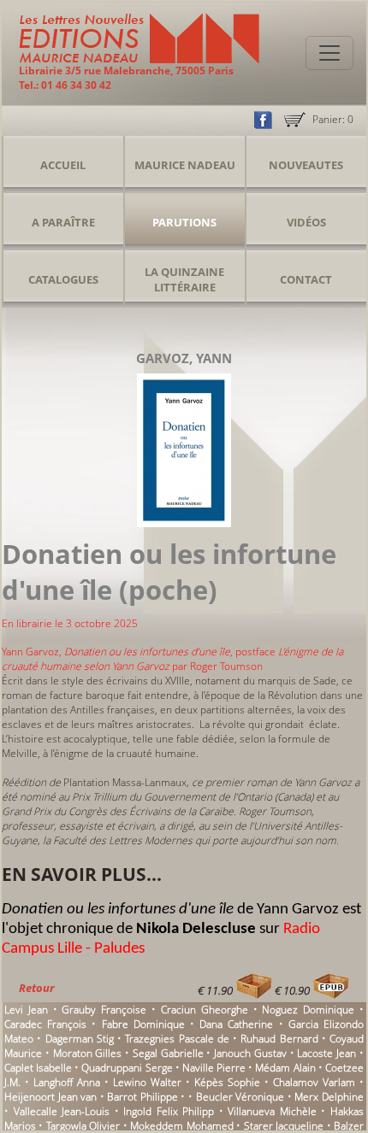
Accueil (63, 165)
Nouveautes (306, 165)
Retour (36, 987)
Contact (306, 279)
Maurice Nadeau (184, 165)
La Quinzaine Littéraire (184, 279)
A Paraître (63, 222)
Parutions (184, 222)
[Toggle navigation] (329, 53)
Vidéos (306, 222)
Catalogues (63, 279)
